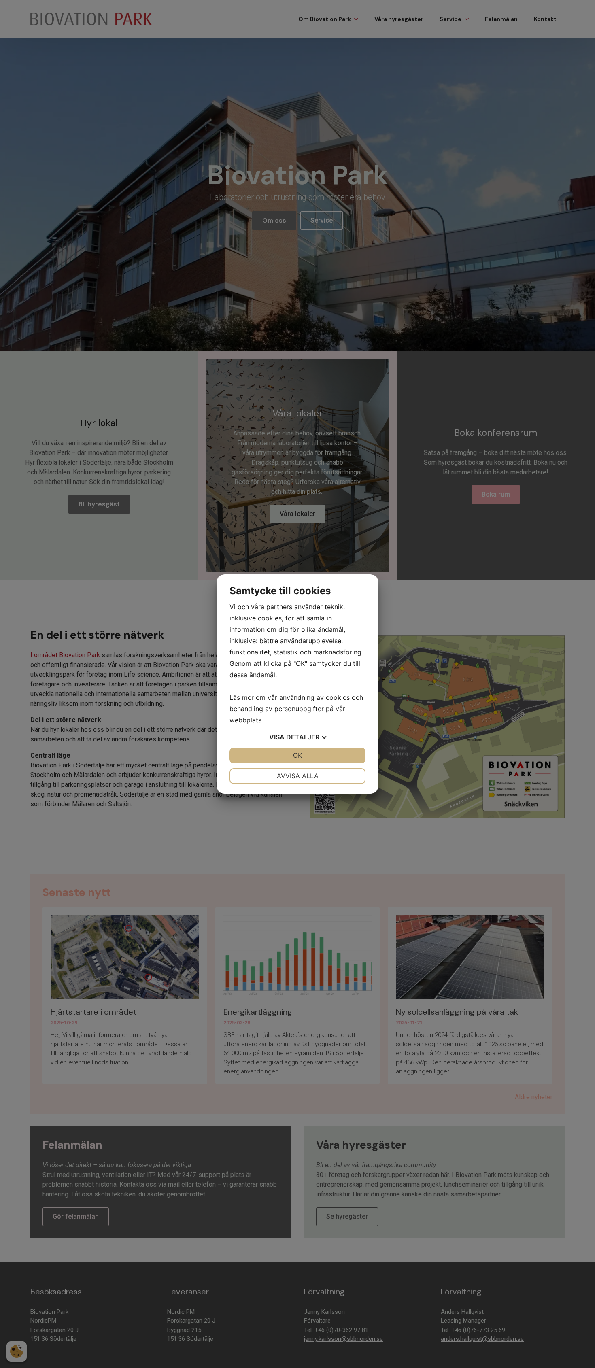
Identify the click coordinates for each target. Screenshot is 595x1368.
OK (297, 755)
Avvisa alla (298, 776)
